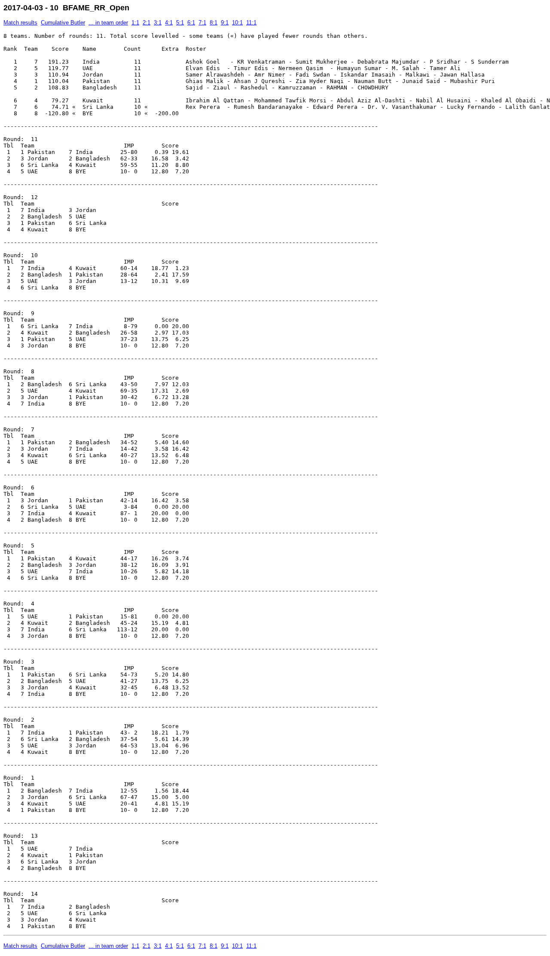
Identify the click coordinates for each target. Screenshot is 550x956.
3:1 (158, 22)
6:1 (191, 22)
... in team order (108, 22)
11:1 (251, 22)
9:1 (225, 22)
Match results (20, 22)
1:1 (135, 22)
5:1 (180, 22)
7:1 (202, 22)
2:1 (146, 22)
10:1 (237, 22)
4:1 (169, 22)
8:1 (213, 22)
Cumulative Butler (63, 22)
